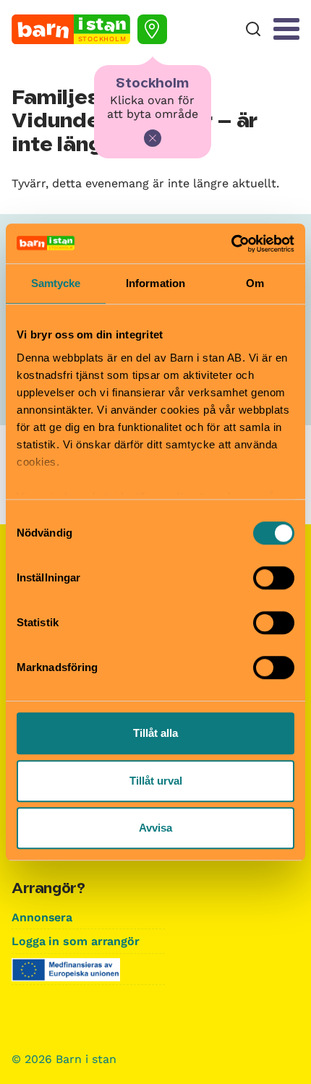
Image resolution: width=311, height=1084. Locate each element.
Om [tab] (255, 283)
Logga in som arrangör (76, 941)
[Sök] (253, 29)
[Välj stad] (152, 29)
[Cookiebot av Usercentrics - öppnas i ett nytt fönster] (231, 243)
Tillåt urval (155, 780)
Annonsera (42, 917)
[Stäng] (152, 138)
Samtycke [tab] (56, 283)
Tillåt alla (155, 733)
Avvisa (155, 827)
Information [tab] (155, 283)
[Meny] (286, 29)
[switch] (273, 577)
